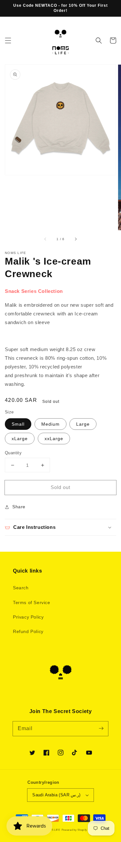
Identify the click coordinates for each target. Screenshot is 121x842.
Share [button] (18, 506)
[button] (8, 40)
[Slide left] (45, 239)
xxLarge (54, 438)
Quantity (13, 452)
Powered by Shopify (74, 829)
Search (21, 587)
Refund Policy (28, 631)
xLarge (20, 438)
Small (18, 424)
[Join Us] (101, 728)
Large (83, 424)
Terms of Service (31, 602)
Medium (50, 424)
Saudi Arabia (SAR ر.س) (56, 794)
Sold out (60, 487)
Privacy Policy (28, 617)
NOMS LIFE (52, 829)
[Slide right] (75, 239)
